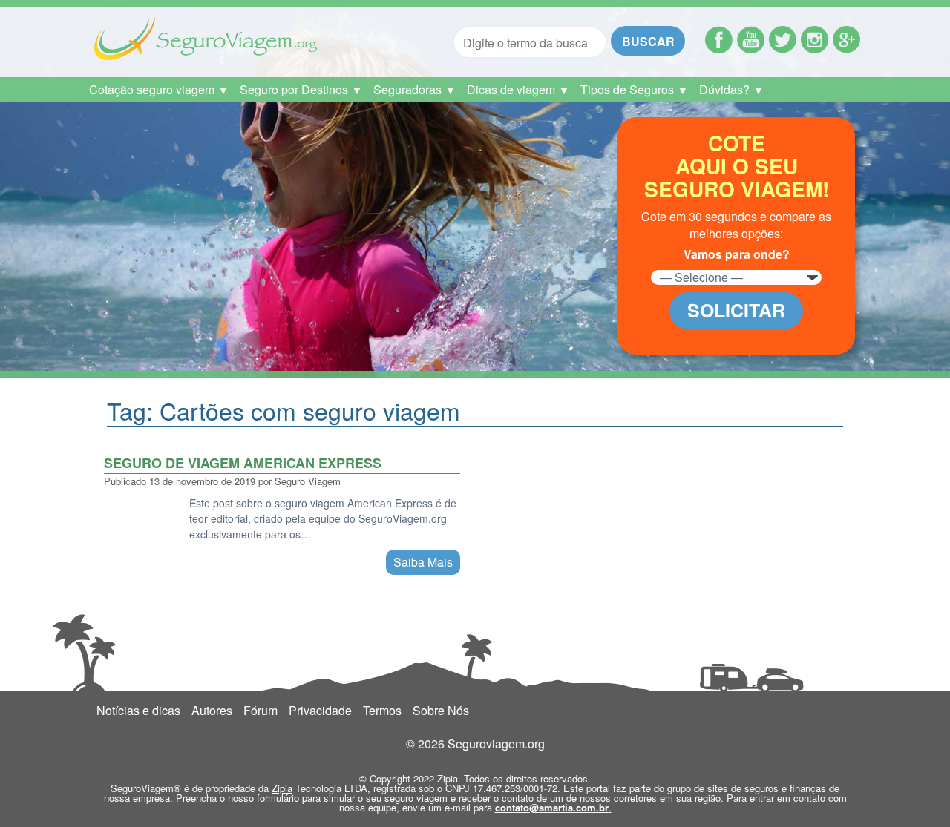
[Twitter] (782, 48)
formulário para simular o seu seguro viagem (354, 798)
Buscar (648, 41)
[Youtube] (750, 48)
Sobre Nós (441, 710)
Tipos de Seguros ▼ (634, 89)
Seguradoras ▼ (414, 89)
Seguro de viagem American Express (242, 462)
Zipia (282, 788)
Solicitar (736, 310)
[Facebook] (718, 48)
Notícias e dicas (138, 710)
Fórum (260, 710)
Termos (382, 710)
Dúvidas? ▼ (731, 89)
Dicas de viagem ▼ (518, 89)
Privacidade (320, 710)
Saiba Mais (423, 561)
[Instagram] (814, 48)
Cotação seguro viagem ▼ (159, 89)
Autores (211, 710)
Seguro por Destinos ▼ (301, 89)
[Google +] (846, 48)
